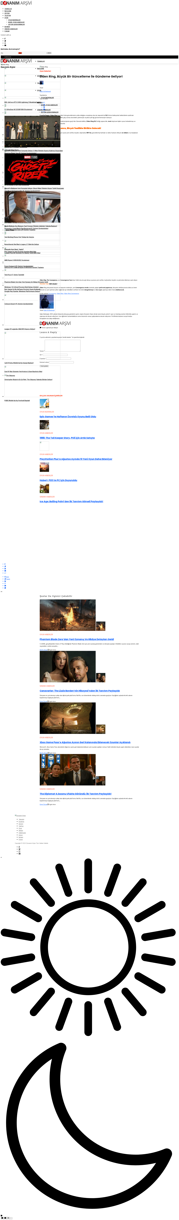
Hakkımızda (7, 57)
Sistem (7, 13)
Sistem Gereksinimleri (16, 24)
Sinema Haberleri (11, 29)
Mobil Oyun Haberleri (16, 22)
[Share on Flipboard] (91, 568)
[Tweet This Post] (91, 566)
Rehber (7, 27)
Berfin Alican (44, 650)
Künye (21, 835)
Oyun (6, 18)
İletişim (21, 837)
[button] (89, 1036)
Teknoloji (8, 9)
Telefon (7, 15)
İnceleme (7, 11)
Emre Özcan (43, 701)
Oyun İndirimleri (14, 20)
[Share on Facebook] (91, 564)
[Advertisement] (54, 380)
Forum (6, 31)
